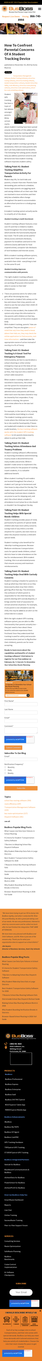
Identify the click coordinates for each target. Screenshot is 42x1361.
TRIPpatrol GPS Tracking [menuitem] (14, 1147)
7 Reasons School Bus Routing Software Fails (19, 995)
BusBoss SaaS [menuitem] (10, 1094)
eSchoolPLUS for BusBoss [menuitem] (14, 1188)
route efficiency (14, 85)
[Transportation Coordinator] (25, 1321)
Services (8, 1236)
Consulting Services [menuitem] (12, 1241)
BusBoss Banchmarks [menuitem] (9, 1257)
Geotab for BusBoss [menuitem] (12, 1164)
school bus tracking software (25, 81)
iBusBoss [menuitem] (8, 1122)
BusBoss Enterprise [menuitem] (13, 1089)
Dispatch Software (13, 817)
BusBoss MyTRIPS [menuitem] (11, 1127)
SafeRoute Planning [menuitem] (12, 1251)
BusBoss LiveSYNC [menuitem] (11, 1137)
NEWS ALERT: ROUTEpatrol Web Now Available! (21, 2)
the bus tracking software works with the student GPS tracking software (20, 432)
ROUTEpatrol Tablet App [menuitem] (15, 1105)
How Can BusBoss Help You (15, 1195)
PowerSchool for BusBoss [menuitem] (14, 1182)
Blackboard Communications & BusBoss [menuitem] (16, 1171)
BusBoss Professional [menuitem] (13, 1079)
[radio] (21, 767)
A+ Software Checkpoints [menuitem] (9, 1273)
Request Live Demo (11, 16)
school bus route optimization (20, 88)
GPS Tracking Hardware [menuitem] (13, 1142)
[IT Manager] (16, 1321)
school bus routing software (17, 800)
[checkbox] (21, 770)
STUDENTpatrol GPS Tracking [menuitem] (16, 1152)
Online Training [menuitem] (10, 1215)
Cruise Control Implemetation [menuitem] (10, 1265)
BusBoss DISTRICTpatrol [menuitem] (15, 1099)
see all (7, 821)
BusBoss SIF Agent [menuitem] (11, 1132)
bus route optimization (16, 813)
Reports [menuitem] (7, 1205)
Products (9, 1070)
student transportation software (14, 83)
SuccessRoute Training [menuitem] (13, 1220)
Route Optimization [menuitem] (12, 1246)
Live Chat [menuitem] (8, 1210)
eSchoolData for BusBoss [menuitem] (14, 1177)
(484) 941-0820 (15, 1044)
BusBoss (8, 1074)
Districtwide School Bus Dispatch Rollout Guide (21, 999)
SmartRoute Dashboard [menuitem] (13, 1200)
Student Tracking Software (19, 78)
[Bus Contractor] (6, 1321)
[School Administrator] (34, 1321)
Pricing (25, 16)
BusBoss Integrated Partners (16, 1159)
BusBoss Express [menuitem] (11, 1084)
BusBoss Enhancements (14, 1117)
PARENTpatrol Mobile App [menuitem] (15, 1110)
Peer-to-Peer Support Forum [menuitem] (16, 1225)
